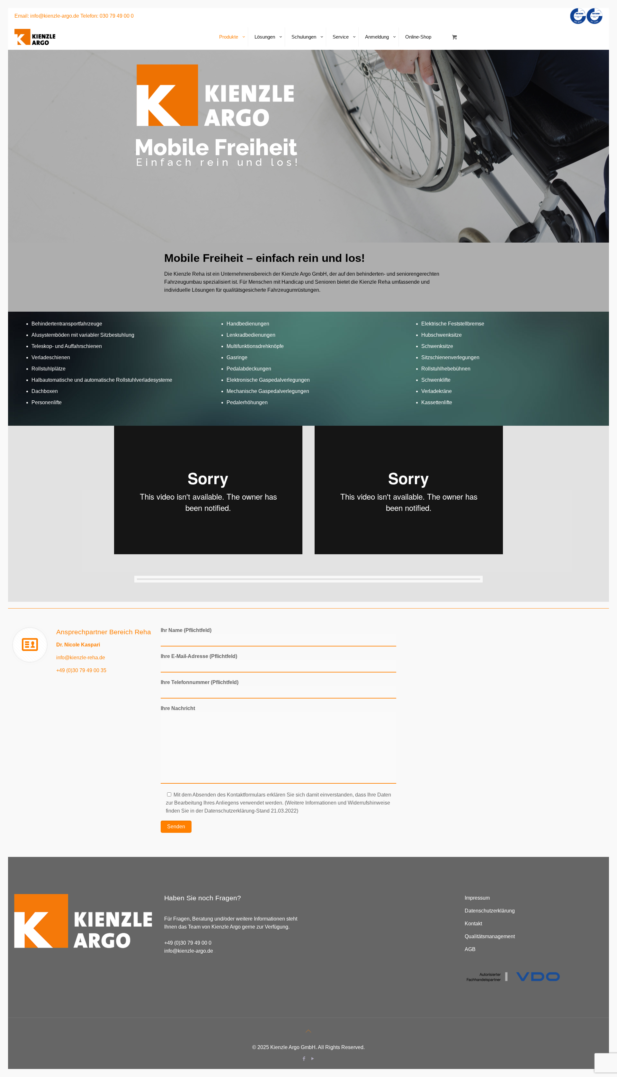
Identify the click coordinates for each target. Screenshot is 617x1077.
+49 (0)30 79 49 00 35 (81, 670)
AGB (470, 949)
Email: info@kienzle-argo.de (46, 16)
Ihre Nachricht (178, 708)
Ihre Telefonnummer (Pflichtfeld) (199, 682)
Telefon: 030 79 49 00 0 (107, 16)
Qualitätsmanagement (490, 936)
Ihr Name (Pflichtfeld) (186, 630)
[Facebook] (304, 1058)
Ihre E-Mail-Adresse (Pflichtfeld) (199, 656)
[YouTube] (312, 1058)
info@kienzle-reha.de (80, 657)
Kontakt (473, 923)
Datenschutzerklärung (490, 910)
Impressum (477, 898)
